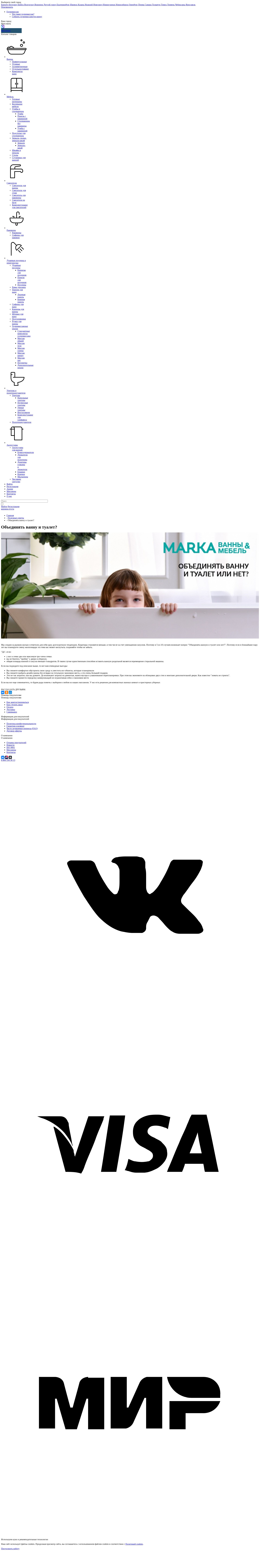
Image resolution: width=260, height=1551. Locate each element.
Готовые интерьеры (17, 100)
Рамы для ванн (19, 287)
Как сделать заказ (14, 704)
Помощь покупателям (11, 697)
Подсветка (22, 363)
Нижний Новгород (94, 5)
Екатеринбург (63, 5)
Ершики (21, 472)
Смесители (12, 183)
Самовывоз (11, 712)
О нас (9, 496)
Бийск (21, 5)
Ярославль (190, 5)
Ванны (10, 59)
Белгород (13, 5)
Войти (10, 484)
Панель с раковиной (22, 117)
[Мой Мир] (10, 692)
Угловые (16, 64)
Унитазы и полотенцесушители (16, 391)
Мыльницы (22, 477)
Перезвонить (7, 7)
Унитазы (16, 395)
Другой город (50, 5)
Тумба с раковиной (22, 129)
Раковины (11, 230)
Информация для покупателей (15, 719)
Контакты (11, 494)
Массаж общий (21, 339)
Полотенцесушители (21, 422)
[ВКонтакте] (2, 692)
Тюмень (171, 5)
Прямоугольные (19, 61)
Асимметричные (19, 66)
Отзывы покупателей (16, 742)
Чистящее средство (16, 480)
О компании (6, 738)
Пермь (141, 5)
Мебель (10, 97)
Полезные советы (16, 518)
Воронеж (39, 5)
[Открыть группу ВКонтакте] (3, 757)
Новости (10, 745)
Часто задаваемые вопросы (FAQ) (22, 728)
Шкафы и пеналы (16, 151)
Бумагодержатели (25, 452)
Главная (10, 515)
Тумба (20, 114)
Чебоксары (180, 5)
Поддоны (21, 285)
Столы (15, 155)
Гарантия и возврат (15, 726)
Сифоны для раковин (18, 236)
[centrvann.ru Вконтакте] (130, 1018)
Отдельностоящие (20, 69)
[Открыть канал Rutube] (7, 757)
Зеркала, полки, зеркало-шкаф (19, 139)
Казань (81, 5)
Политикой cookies (134, 1544)
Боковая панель (21, 300)
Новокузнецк (109, 5)
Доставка (10, 709)
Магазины (6, 30)
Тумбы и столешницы (18, 110)
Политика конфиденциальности (21, 723)
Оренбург (133, 5)
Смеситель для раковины (19, 196)
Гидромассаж (12, 12)
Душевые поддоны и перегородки (16, 261)
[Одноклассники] (6, 692)
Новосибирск (122, 5)
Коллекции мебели (17, 105)
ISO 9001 (10, 747)
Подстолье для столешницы (18, 134)
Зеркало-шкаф (21, 146)
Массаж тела (21, 344)
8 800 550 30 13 (8, 760)
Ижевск (74, 5)
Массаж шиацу (21, 354)
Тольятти (156, 5)
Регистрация (12, 486)
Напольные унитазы (22, 399)
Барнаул (5, 5)
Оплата (9, 707)
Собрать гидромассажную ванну (27, 16)
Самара (148, 5)
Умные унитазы (21, 408)
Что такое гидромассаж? (23, 14)
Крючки (21, 474)
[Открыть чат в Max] (2, 26)
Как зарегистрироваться (17, 702)
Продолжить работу (10, 1548)
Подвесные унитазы (22, 404)
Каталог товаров (9, 34)
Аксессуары (12, 445)
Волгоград (29, 5)
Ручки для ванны (16, 322)
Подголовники (19, 319)
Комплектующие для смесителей (20, 206)
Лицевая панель (21, 295)
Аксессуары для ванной (17, 448)
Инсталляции (23, 412)
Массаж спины (21, 349)
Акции (10, 489)
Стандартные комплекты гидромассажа (23, 333)
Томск (164, 5)
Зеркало (21, 143)
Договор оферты (14, 731)
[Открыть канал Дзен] (10, 757)
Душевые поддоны (16, 266)
